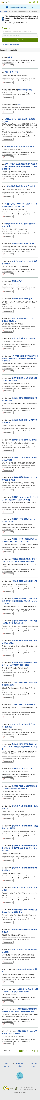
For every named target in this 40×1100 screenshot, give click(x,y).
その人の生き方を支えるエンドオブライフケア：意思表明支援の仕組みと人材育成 (19, 746)
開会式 (9, 57)
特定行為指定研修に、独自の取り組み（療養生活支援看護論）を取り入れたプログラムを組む (19, 600)
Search (7, 28)
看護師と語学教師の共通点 (22, 299)
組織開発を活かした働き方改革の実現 (19, 146)
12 (32, 1051)
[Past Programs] (30, 2)
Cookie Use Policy (33, 1065)
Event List (4, 11)
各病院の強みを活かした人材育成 (24, 440)
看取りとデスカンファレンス (23, 768)
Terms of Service (7, 1065)
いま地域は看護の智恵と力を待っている (20, 186)
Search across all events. (12, 44)
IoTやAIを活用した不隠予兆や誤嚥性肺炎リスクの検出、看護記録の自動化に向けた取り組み (20, 358)
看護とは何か (17, 281)
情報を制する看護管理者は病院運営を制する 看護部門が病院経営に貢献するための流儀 (19, 848)
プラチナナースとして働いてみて (24, 704)
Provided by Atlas (20, 1092)
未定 (20, 104)
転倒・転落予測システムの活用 (23, 338)
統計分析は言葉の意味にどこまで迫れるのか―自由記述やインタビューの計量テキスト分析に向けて (19, 166)
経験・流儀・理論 (11, 72)
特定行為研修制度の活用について (24, 581)
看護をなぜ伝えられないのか (23, 243)
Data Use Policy (19, 1065)
